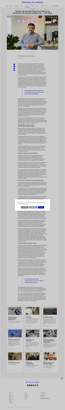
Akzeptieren (41, 207)
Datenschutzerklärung (24, 204)
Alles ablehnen (24, 207)
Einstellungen (33, 207)
